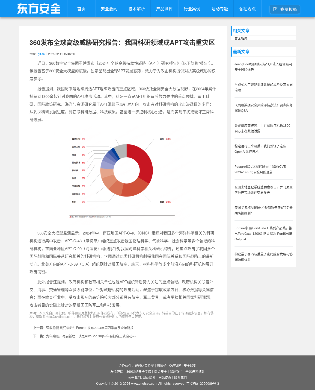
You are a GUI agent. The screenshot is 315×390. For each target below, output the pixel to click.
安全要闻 (109, 9)
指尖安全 (160, 371)
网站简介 (149, 377)
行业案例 (192, 9)
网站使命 (164, 377)
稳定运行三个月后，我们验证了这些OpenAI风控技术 (260, 148)
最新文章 (241, 52)
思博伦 (161, 365)
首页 (81, 9)
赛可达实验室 (144, 365)
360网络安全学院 (138, 371)
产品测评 (164, 9)
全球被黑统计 (195, 371)
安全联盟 (190, 365)
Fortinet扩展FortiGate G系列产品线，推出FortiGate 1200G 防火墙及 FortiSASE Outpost (263, 233)
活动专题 (219, 9)
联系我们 (180, 377)
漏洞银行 (176, 371)
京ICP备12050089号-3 (202, 383)
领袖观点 (247, 9)
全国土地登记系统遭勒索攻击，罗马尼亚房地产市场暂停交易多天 (264, 189)
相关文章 (241, 31)
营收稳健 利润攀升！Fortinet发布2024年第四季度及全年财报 (90, 327)
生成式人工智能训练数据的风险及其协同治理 (264, 87)
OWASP (175, 365)
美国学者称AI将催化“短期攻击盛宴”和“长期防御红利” (264, 210)
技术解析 (136, 9)
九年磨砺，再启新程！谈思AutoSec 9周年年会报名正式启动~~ (91, 336)
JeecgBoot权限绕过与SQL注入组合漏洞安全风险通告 (263, 66)
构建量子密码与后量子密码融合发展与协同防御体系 (264, 256)
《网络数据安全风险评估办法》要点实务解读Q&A (264, 107)
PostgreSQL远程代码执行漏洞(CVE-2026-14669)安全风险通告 (261, 169)
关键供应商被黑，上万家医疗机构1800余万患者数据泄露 (262, 128)
